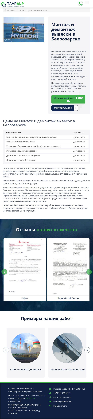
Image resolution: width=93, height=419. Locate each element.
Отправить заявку (63, 108)
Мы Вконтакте (60, 406)
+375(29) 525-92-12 (61, 393)
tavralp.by (30, 398)
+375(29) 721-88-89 (61, 397)
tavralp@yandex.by (62, 401)
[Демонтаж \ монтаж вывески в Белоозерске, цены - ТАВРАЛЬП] (12, 5)
